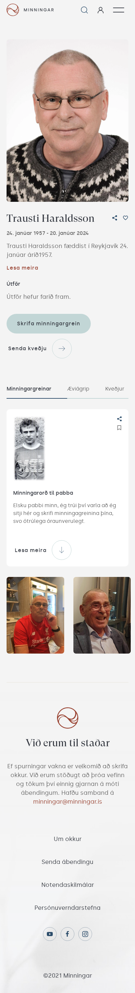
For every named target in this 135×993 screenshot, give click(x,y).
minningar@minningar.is (67, 801)
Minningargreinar (29, 389)
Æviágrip (78, 389)
